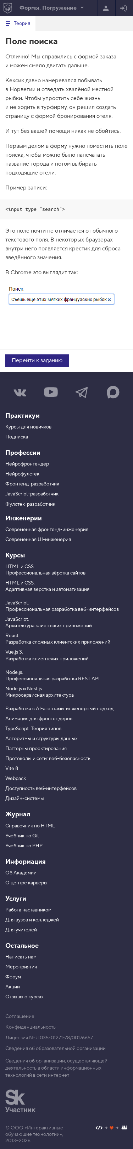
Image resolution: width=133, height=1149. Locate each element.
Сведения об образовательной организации (55, 1048)
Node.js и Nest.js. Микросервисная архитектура (39, 692)
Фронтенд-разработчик (32, 484)
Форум (13, 977)
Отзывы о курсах (24, 997)
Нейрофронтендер (27, 464)
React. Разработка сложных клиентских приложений (57, 639)
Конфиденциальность (30, 1027)
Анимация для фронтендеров (38, 719)
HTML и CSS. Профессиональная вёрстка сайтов (45, 569)
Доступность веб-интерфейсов (41, 788)
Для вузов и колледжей (32, 920)
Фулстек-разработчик (30, 504)
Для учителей (21, 930)
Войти (124, 8)
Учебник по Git (22, 836)
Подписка (16, 437)
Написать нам (21, 957)
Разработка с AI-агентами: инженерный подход (59, 709)
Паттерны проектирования (36, 748)
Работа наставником (28, 910)
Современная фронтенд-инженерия (46, 529)
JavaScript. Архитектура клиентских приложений (48, 622)
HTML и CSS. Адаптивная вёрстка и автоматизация (47, 586)
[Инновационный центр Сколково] (20, 1101)
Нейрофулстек (22, 474)
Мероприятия (21, 967)
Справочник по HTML (30, 826)
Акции (12, 987)
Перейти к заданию (37, 360)
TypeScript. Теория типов (33, 729)
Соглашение (19, 1016)
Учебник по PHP (24, 846)
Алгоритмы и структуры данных (41, 738)
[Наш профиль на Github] (111, 1128)
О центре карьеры (26, 883)
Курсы (15, 555)
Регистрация (106, 8)
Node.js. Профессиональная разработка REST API (52, 675)
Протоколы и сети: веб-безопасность (47, 758)
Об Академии (21, 873)
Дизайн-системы (24, 798)
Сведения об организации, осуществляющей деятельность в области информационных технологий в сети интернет (56, 1068)
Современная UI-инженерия (38, 539)
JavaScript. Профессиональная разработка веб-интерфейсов (62, 606)
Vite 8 (11, 768)
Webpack (15, 778)
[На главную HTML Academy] (7, 8)
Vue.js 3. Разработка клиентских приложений (47, 655)
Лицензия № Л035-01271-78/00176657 (49, 1038)
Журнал (17, 814)
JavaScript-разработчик (32, 494)
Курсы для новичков (28, 427)
